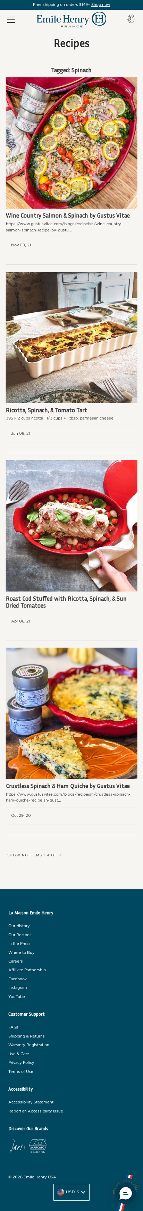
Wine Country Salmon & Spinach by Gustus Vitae (68, 215)
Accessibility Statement (30, 1102)
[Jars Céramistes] (17, 1147)
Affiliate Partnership (27, 970)
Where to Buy (21, 953)
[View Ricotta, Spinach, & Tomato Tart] (71, 337)
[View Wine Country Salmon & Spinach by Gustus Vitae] (71, 143)
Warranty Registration (28, 1045)
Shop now (100, 5)
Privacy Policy (21, 1063)
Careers (15, 961)
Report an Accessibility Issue (35, 1111)
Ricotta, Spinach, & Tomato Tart (46, 410)
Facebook (17, 979)
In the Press (19, 944)
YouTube (16, 997)
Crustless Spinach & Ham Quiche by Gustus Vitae (68, 785)
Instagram (17, 988)
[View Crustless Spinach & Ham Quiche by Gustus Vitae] (71, 713)
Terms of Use (20, 1072)
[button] (125, 1193)
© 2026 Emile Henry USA (32, 1177)
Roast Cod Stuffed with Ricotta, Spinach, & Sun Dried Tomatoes (66, 602)
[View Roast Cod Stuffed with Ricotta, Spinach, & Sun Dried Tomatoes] (71, 526)
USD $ (72, 1192)
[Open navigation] (11, 19)
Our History (19, 926)
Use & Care (18, 1054)
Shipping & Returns (26, 1036)
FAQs (13, 1027)
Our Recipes (20, 935)
